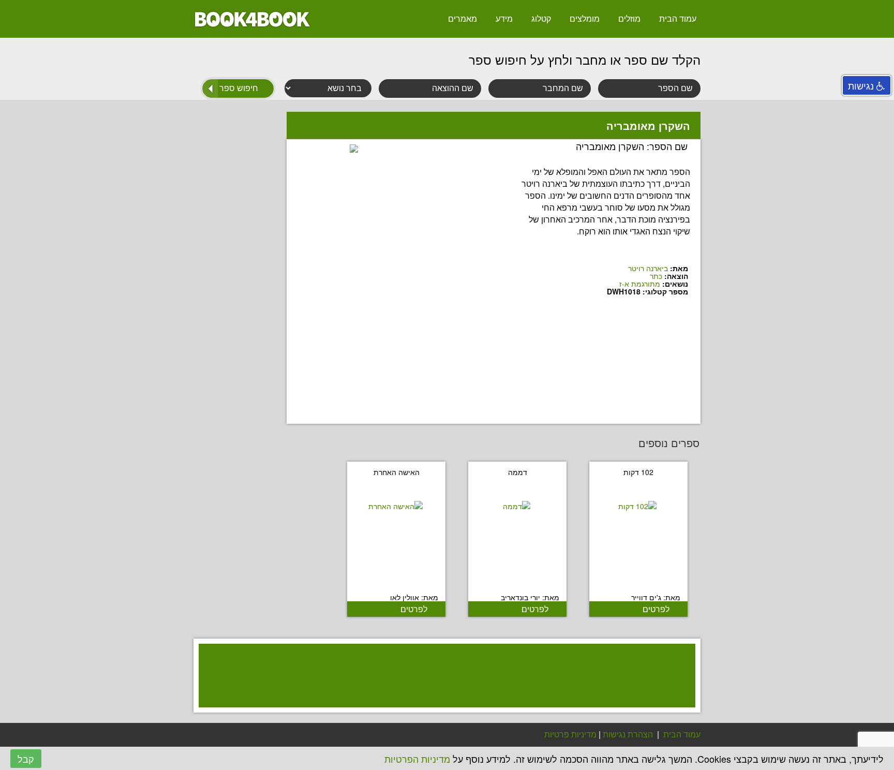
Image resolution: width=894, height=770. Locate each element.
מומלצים (585, 18)
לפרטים (656, 609)
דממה (517, 472)
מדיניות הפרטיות (417, 758)
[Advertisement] (441, 689)
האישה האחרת (397, 472)
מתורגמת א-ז (639, 283)
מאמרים (462, 18)
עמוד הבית (677, 18)
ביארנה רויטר (648, 268)
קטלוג (541, 18)
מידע (504, 18)
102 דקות (638, 472)
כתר (656, 276)
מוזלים (629, 18)
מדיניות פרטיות (570, 734)
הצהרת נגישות (628, 734)
